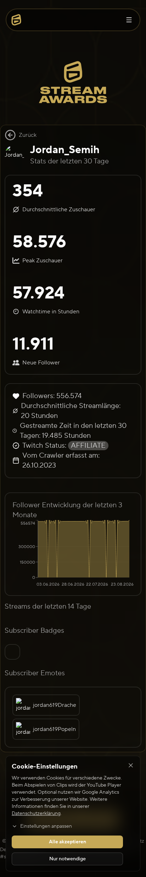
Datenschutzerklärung (36, 813)
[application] (73, 554)
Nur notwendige (67, 859)
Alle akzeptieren (67, 842)
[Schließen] (130, 765)
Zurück (27, 135)
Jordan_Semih (65, 150)
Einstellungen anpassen (46, 826)
